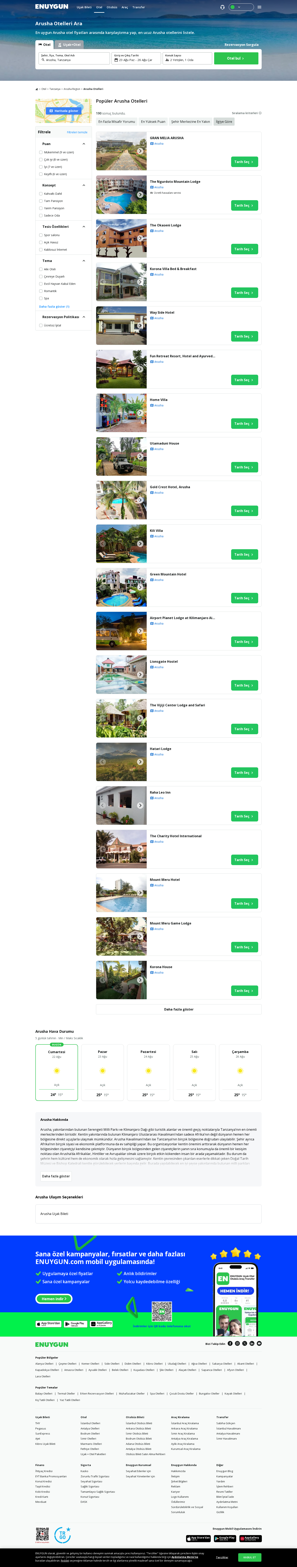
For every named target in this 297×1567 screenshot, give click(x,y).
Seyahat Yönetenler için (140, 1476)
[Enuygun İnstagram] (237, 1344)
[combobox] (76, 60)
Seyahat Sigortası (91, 1481)
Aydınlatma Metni (227, 1502)
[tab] (44, 44)
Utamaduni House (164, 443)
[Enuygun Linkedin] (252, 1344)
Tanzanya (55, 89)
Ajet (37, 1438)
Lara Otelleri (42, 1376)
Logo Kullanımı (180, 1497)
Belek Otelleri (120, 1370)
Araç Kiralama (180, 1417)
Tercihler (222, 1557)
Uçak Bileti (42, 1417)
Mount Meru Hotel (165, 879)
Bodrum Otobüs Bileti (139, 1438)
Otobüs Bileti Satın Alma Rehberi (145, 1454)
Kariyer (175, 1491)
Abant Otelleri (245, 1363)
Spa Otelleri (157, 1393)
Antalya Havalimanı (228, 1433)
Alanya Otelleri (44, 1363)
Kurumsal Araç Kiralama (185, 1449)
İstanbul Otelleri (90, 1423)
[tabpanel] (148, 59)
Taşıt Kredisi (42, 1486)
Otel (43, 89)
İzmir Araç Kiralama (183, 1433)
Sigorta (86, 1465)
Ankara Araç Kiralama (184, 1428)
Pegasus (40, 1428)
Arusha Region (72, 89)
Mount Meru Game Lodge (170, 923)
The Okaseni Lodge (165, 225)
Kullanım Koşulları (227, 1507)
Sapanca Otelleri (211, 1370)
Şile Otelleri (166, 1370)
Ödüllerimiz (178, 1502)
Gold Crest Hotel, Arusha (170, 487)
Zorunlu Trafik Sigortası (95, 1476)
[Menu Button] (241, 7)
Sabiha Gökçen (225, 1423)
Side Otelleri (111, 1363)
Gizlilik (220, 1512)
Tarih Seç (241, 162)
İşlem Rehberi (224, 1486)
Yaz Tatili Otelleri (70, 1400)
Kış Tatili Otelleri (45, 1400)
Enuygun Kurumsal (138, 1465)
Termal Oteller (66, 1393)
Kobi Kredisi (42, 1491)
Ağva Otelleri (199, 1363)
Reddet (65, 1560)
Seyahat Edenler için (138, 1471)
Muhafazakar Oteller (132, 1393)
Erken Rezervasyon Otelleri (97, 1393)
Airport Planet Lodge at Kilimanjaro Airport (183, 618)
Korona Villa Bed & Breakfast (173, 269)
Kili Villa (156, 530)
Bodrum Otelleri (90, 1433)
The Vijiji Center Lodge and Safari (177, 705)
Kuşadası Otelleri (144, 1370)
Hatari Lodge (160, 749)
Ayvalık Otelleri (97, 1370)
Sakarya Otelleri (222, 1363)
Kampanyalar (224, 1476)
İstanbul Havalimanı (228, 1428)
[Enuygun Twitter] (244, 1344)
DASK (84, 1502)
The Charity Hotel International (176, 836)
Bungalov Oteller (209, 1393)
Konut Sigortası (90, 1497)
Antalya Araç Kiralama (184, 1438)
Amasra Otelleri (73, 1370)
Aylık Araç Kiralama (182, 1444)
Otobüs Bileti (135, 1417)
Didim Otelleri (133, 1363)
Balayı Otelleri (43, 1393)
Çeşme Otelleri (67, 1363)
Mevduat (40, 1502)
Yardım (220, 1481)
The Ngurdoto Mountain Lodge (175, 181)
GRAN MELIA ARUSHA (167, 138)
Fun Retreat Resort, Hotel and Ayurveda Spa (183, 356)
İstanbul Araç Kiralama (185, 1423)
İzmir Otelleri (88, 1438)
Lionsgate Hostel (164, 661)
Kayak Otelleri (233, 1393)
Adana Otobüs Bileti (138, 1444)
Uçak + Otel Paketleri (93, 1454)
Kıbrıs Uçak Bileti (45, 1444)
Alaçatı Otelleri (187, 1370)
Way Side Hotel (162, 312)
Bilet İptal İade (225, 1497)
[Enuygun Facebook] (230, 1344)
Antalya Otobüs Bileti (138, 1449)
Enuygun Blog (224, 1471)
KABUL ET (249, 1557)
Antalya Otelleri (90, 1428)
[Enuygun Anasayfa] (51, 7)
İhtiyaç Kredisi (44, 1471)
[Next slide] (140, 151)
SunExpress (42, 1433)
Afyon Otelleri (235, 1370)
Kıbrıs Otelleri (154, 1363)
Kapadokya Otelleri (47, 1370)
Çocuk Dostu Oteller (182, 1393)
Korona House (161, 967)
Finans (39, 1465)
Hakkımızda (178, 1471)
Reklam (175, 1486)
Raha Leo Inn (160, 792)
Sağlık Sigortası (90, 1486)
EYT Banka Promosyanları (51, 1476)
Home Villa (158, 400)
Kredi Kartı (41, 1497)
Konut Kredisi (43, 1481)
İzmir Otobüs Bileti (137, 1433)
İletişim (175, 1476)
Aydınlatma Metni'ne (185, 1557)
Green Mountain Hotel (168, 574)
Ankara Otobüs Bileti (138, 1428)
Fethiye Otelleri (90, 1449)
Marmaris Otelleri (91, 1444)
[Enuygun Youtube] (259, 1344)
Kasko (84, 1471)
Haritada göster (66, 111)
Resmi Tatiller (224, 1491)
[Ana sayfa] (36, 89)
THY (37, 1423)
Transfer (222, 1417)
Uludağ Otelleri (177, 1363)
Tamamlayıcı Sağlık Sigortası (98, 1491)
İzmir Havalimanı (226, 1438)
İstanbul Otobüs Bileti (139, 1423)
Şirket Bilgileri (179, 1481)
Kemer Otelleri (90, 1363)
